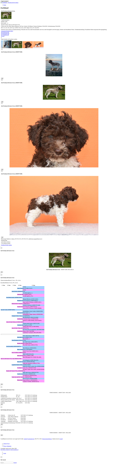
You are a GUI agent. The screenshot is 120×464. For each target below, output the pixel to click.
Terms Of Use (6, 443)
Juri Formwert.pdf (5, 32)
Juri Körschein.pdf (5, 33)
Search (15, 462)
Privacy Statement (7, 446)
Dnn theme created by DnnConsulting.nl (9, 449)
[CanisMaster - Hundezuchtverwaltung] (9, 2)
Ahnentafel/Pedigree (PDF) (7, 31)
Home (4, 5)
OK (2, 78)
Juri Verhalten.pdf (5, 34)
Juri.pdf (2, 36)
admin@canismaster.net (29, 438)
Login (4, 453)
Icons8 (61, 438)
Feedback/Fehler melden (6, 245)
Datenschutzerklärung (47, 438)
